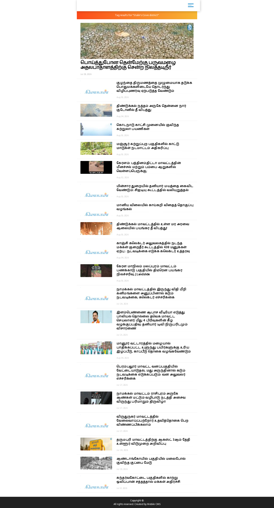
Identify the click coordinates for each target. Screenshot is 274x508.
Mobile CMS (154, 504)
